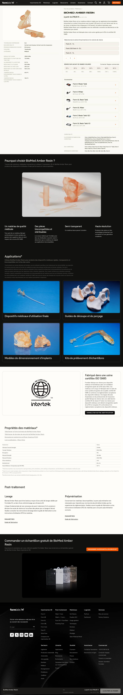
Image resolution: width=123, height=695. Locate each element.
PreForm (86, 614)
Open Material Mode (76, 636)
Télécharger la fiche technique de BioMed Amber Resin (23, 431)
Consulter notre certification (100, 412)
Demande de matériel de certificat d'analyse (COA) (21, 437)
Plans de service (103, 614)
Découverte (64, 3)
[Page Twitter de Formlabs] (17, 635)
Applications (59, 649)
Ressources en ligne (90, 652)
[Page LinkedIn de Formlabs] (31, 635)
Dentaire (72, 627)
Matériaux (46, 3)
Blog (56, 652)
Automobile (44, 656)
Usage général (74, 620)
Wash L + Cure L (60, 617)
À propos (72, 649)
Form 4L (43, 620)
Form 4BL (44, 623)
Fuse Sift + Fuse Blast (61, 620)
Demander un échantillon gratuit (102, 549)
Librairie (73, 3)
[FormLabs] (8, 3)
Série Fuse (44, 633)
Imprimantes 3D (35, 3)
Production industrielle (47, 652)
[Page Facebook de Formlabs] (12, 635)
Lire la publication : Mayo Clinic (15, 440)
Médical (72, 630)
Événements (59, 659)
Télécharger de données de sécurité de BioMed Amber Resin (24, 434)
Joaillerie (43, 675)
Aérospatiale (44, 659)
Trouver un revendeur (105, 658)
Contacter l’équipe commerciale (109, 64)
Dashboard (87, 617)
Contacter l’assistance (90, 649)
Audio (42, 678)
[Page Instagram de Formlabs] (21, 635)
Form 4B (43, 617)
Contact (90, 3)
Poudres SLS (73, 617)
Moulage (72, 633)
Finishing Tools (59, 623)
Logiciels (55, 3)
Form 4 (43, 614)
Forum (57, 668)
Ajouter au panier (110, 691)
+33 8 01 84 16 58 (104, 649)
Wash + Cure (59, 614)
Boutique (116, 2)
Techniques (73, 623)
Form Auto (44, 627)
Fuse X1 (43, 630)
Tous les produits (69, 9)
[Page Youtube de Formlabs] (26, 635)
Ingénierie (44, 649)
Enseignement (45, 669)
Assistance (81, 3)
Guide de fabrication (11, 522)
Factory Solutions (104, 617)
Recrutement (73, 652)
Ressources (58, 656)
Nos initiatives (74, 659)
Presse (72, 656)
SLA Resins (73, 614)
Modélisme (44, 672)
